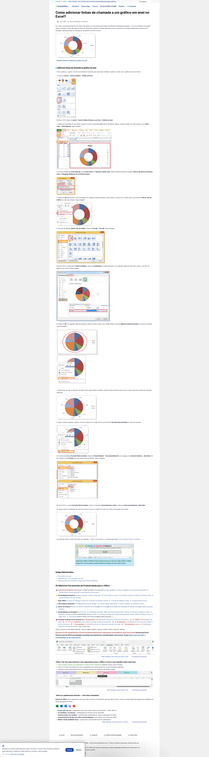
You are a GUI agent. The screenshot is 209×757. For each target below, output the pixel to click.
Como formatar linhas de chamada (129, 539)
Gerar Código (122, 590)
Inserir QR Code (137, 622)
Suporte (122, 6)
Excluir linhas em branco (110, 595)
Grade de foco (81, 612)
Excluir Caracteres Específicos (119, 619)
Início (62, 735)
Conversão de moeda (113, 624)
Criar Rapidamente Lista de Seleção (85, 603)
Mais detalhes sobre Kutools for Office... (115, 722)
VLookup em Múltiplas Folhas (120, 600)
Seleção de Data (91, 614)
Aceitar (69, 750)
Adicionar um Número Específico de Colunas (84, 606)
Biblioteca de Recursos (66, 614)
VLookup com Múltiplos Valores (98, 600)
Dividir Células (73, 626)
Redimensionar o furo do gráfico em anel (70, 578)
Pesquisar (132, 6)
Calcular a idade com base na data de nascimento (95, 622)
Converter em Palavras (99, 624)
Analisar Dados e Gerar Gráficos (69, 592)
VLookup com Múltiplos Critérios (76, 600)
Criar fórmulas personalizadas (137, 590)
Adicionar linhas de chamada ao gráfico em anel (72, 60)
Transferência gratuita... (140, 656)
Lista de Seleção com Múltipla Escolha (132, 603)
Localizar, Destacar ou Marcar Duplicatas (88, 595)
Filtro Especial (73, 616)
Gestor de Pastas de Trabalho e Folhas (138, 612)
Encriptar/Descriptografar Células (124, 614)
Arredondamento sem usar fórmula (70, 597)
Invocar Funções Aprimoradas (89, 592)
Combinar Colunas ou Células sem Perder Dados (136, 595)
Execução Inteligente (109, 590)
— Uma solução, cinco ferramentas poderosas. (86, 1)
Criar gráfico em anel (64, 576)
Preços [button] (95, 6)
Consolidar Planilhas (105, 614)
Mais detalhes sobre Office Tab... (118, 690)
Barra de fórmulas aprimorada (114, 612)
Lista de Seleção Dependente (108, 603)
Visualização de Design (96, 612)
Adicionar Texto (104, 619)
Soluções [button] (75, 6)
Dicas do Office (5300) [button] (108, 6)
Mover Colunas (103, 606)
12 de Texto (91, 619)
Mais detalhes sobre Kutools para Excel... (115, 656)
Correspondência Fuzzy (139, 600)
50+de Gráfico (139, 619)
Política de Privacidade (113, 735)
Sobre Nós (133, 735)
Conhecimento (78, 735)
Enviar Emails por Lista (144, 614)
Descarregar (85, 6)
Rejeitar (78, 750)
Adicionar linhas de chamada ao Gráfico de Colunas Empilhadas (78, 581)
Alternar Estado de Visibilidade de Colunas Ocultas (124, 606)
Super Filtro (62, 616)
